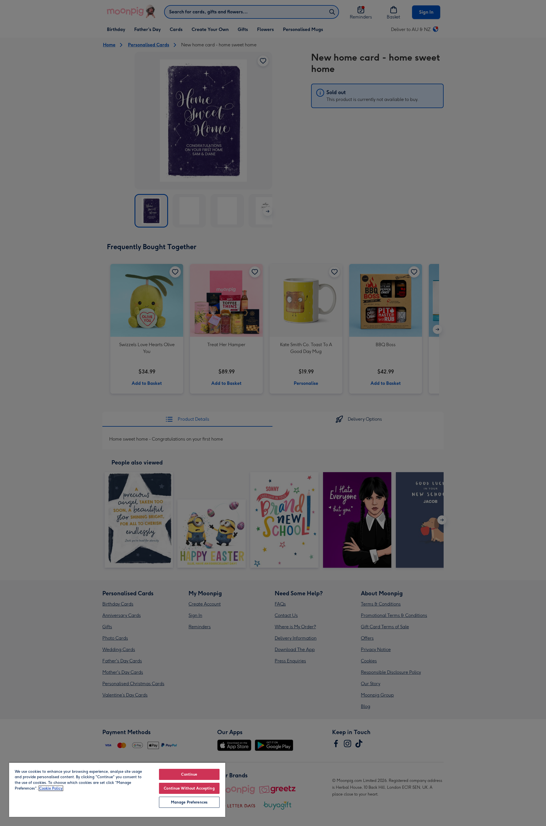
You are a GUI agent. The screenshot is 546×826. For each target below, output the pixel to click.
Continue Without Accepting (189, 788)
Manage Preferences (189, 802)
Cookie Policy (51, 788)
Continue (189, 774)
